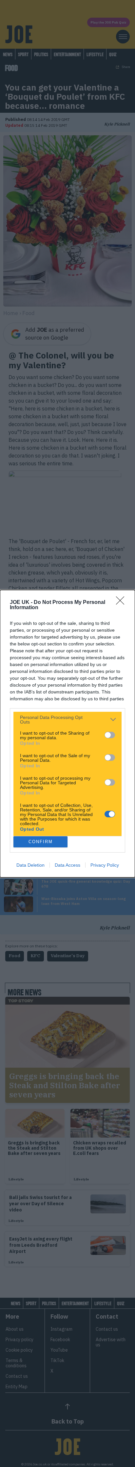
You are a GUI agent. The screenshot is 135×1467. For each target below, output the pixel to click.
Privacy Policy (104, 865)
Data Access (67, 865)
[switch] (110, 735)
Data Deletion (30, 865)
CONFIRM (41, 841)
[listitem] (67, 719)
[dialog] (67, 733)
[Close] (122, 602)
